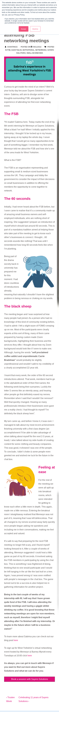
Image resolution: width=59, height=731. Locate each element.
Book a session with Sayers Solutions (29, 679)
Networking (41, 50)
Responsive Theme (23, 723)
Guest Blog (16, 50)
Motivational (28, 50)
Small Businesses (34, 53)
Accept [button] (23, 29)
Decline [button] (35, 29)
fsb (8, 50)
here (16, 640)
